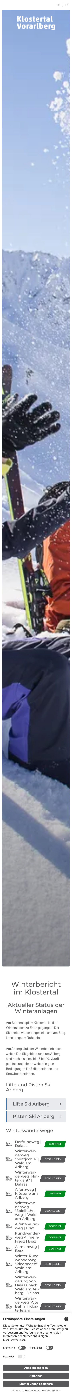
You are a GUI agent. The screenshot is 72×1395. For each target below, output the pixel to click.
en (67, 5)
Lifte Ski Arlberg (31, 1104)
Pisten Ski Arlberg (33, 1116)
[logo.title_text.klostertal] (36, 23)
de (59, 5)
